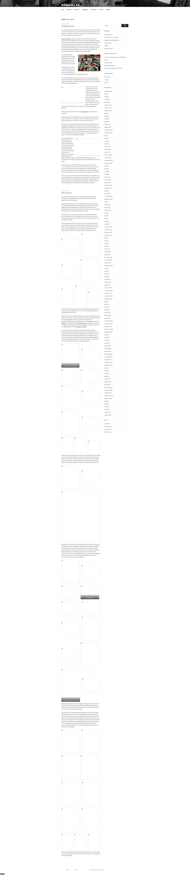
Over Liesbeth (108, 34)
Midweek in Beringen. (109, 65)
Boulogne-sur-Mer (81, 326)
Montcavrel (66, 193)
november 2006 (108, 390)
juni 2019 (106, 138)
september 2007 (108, 362)
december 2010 (108, 257)
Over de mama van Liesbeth (111, 37)
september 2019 (108, 130)
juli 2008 (106, 334)
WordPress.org (108, 432)
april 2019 (106, 143)
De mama (76, 9)
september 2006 (108, 395)
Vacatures (93, 9)
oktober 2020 (107, 107)
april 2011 (106, 246)
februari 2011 (107, 251)
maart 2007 (107, 379)
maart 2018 (107, 177)
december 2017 (108, 185)
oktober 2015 (107, 210)
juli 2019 (106, 135)
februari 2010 (107, 282)
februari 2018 (107, 179)
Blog (62, 9)
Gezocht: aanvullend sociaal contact (113, 68)
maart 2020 (107, 124)
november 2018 (108, 154)
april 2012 (106, 221)
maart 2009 (107, 312)
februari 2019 (107, 149)
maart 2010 (107, 279)
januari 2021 (107, 102)
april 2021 (106, 96)
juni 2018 (106, 168)
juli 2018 (106, 166)
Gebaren (108, 9)
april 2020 (106, 121)
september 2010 (108, 265)
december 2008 (108, 321)
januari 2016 (107, 207)
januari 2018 (107, 182)
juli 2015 (106, 213)
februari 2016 (107, 204)
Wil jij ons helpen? (108, 48)
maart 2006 (107, 412)
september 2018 (108, 160)
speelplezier (84, 111)
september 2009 (108, 296)
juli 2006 (106, 401)
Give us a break (65, 39)
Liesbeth (69, 9)
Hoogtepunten (67, 26)
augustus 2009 (108, 298)
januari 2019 (107, 152)
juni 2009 (106, 304)
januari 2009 (107, 318)
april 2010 (106, 276)
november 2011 (108, 229)
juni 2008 (106, 337)
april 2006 (106, 409)
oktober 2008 (107, 326)
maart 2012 (107, 224)
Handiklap (70, 5)
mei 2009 (106, 307)
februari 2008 (107, 348)
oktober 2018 (107, 157)
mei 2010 (106, 273)
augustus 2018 (108, 163)
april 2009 (106, 309)
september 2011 (108, 232)
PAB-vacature (107, 43)
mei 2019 (106, 141)
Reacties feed (107, 429)
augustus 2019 (108, 132)
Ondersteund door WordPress (97, 869)
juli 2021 (106, 94)
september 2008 (108, 329)
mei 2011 (106, 243)
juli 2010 (106, 268)
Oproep (101, 9)
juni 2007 (106, 370)
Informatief (107, 77)
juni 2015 (106, 215)
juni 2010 (106, 271)
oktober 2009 (107, 293)
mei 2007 (106, 373)
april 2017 (106, 191)
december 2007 (108, 354)
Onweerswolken (108, 62)
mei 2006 (106, 406)
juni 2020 (106, 116)
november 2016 (108, 196)
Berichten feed (108, 426)
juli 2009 (106, 301)
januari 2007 (107, 384)
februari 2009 (107, 315)
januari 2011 (107, 254)
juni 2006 (106, 404)
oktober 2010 (107, 262)
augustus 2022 (108, 91)
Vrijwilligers (85, 9)
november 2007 (108, 357)
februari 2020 (107, 127)
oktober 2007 (107, 359)
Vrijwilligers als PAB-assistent (111, 40)
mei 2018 (106, 171)
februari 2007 (107, 381)
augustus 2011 (108, 235)
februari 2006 (107, 415)
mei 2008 (106, 340)
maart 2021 (107, 99)
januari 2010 (107, 285)
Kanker (106, 60)
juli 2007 (106, 368)
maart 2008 (107, 345)
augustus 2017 (108, 188)
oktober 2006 (107, 393)
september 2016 (108, 199)
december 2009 (108, 287)
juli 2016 (106, 202)
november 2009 (108, 290)
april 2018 (106, 174)
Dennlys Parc (82, 323)
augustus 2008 (108, 332)
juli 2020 (106, 113)
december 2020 (108, 105)
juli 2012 (106, 218)
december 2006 (108, 387)
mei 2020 (106, 119)
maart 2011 (107, 249)
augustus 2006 (108, 398)
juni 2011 (106, 240)
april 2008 (106, 343)
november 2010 (108, 260)
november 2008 (108, 323)
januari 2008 (107, 351)
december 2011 (108, 227)
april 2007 (106, 376)
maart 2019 (107, 146)
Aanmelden (107, 423)
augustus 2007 (108, 365)
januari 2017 (107, 193)
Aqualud (63, 323)
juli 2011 (106, 238)
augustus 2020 (108, 110)
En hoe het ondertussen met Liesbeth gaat (115, 57)
